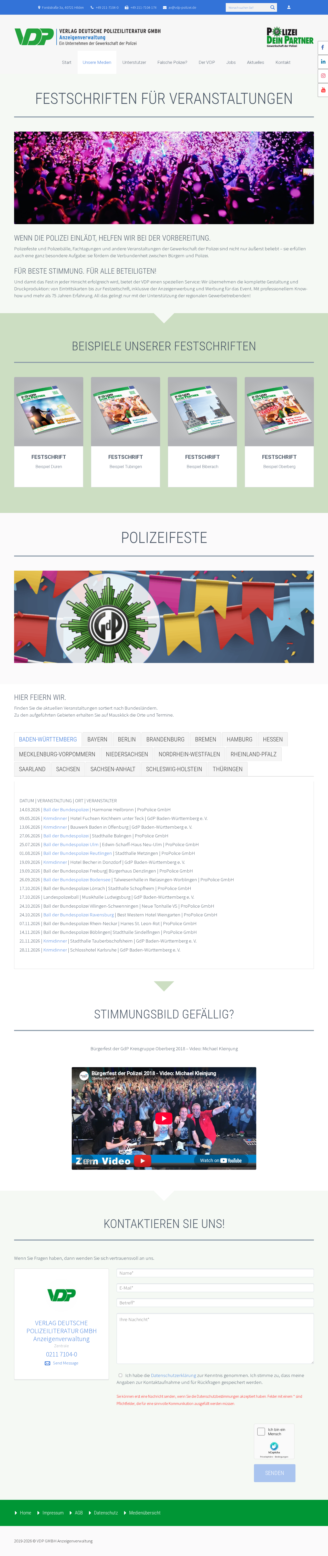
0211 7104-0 (61, 1354)
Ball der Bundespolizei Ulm (71, 844)
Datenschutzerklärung (173, 1375)
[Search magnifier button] (272, 7)
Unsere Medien (97, 62)
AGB (79, 1513)
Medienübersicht (145, 1513)
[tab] (48, 739)
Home (25, 1513)
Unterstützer (134, 62)
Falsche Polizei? (172, 62)
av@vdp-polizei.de (182, 7)
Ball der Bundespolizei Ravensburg (78, 914)
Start (66, 62)
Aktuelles (255, 62)
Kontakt (283, 62)
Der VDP (207, 62)
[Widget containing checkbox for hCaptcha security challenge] (274, 1441)
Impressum (53, 1513)
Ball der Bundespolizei (66, 809)
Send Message (65, 1363)
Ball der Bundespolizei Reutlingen (77, 853)
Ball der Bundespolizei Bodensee (76, 879)
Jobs (231, 62)
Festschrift (49, 457)
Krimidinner (55, 818)
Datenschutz (106, 1513)
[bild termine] (164, 617)
